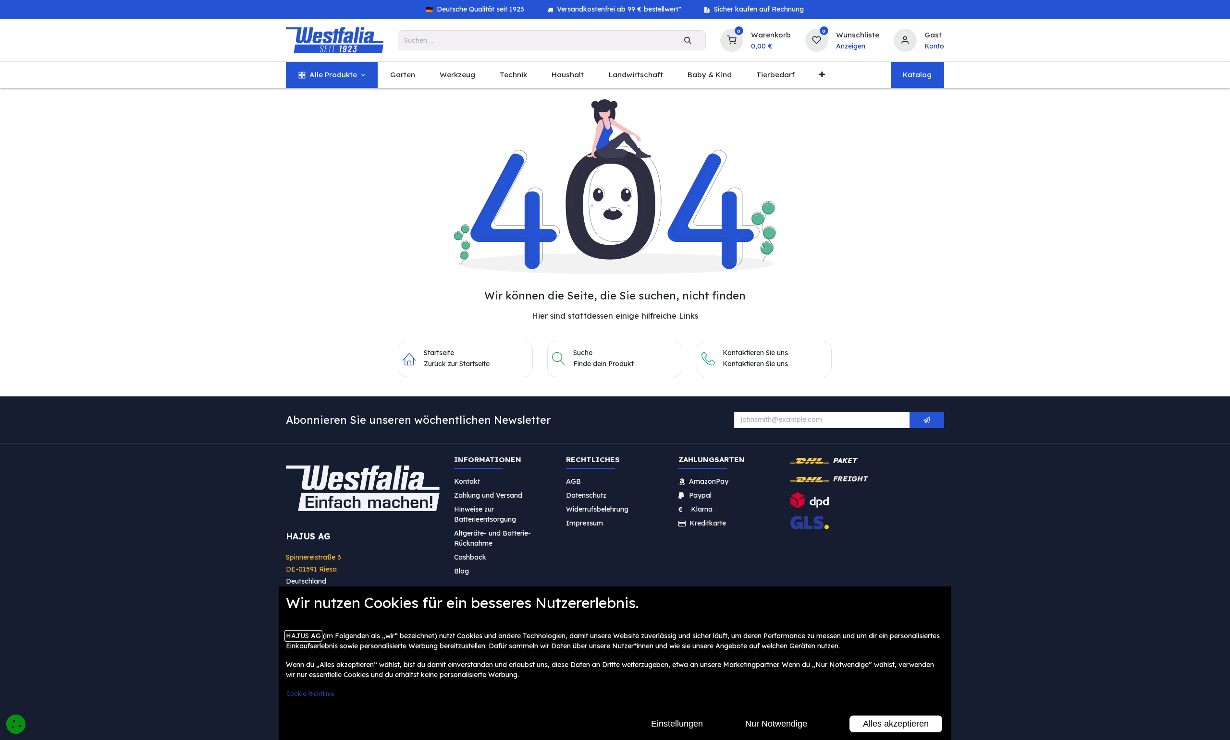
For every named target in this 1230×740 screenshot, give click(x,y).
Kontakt (467, 481)
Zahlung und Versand (488, 494)
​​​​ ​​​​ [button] (927, 420)
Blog (461, 570)
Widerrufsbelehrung (598, 508)
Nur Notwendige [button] (776, 723)
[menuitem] (332, 75)
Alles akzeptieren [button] (896, 723)
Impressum (584, 522)
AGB (573, 481)
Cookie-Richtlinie (310, 693)
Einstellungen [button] (677, 723)
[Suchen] (687, 40)
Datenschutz (586, 494)
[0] (731, 39)
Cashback (470, 556)
